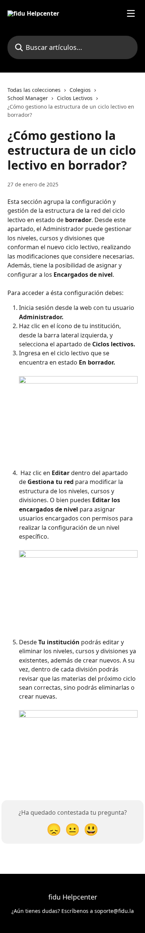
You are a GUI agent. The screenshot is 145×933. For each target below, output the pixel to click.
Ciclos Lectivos (75, 98)
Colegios (80, 89)
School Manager (27, 98)
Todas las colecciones (34, 89)
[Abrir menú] (131, 13)
